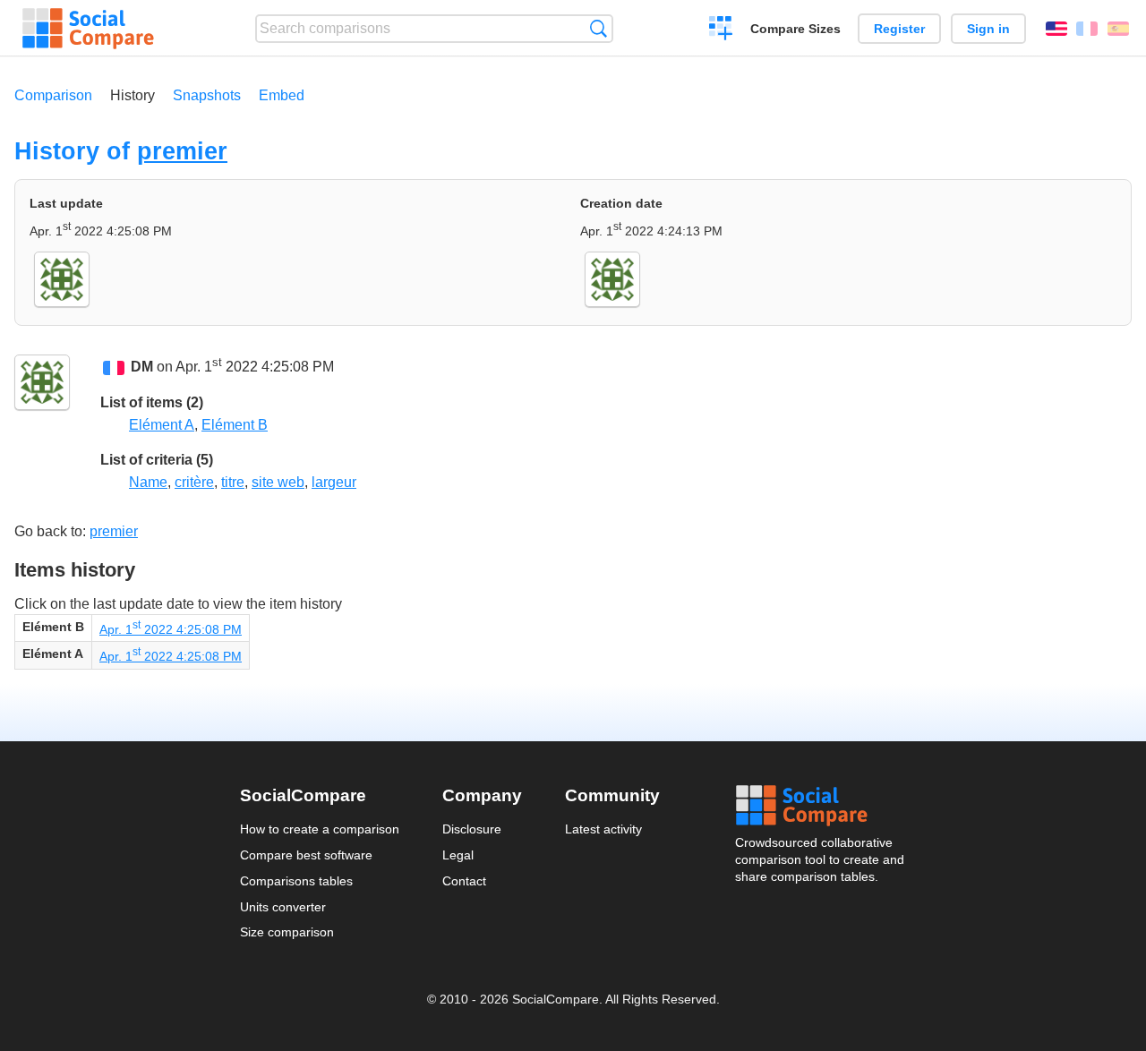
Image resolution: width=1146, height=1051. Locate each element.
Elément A (161, 424)
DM (142, 367)
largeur (334, 482)
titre (232, 482)
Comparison (53, 95)
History (132, 95)
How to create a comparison (319, 829)
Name (148, 482)
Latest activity (603, 829)
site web (278, 482)
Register (899, 28)
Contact (464, 881)
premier (182, 151)
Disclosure (471, 829)
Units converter (283, 907)
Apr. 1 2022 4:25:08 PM (170, 629)
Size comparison (287, 932)
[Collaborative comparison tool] (88, 28)
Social (821, 805)
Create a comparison (721, 30)
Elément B (234, 424)
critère (194, 482)
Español (1118, 28)
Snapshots (207, 95)
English (1056, 28)
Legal (458, 855)
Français (1087, 28)
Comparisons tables (296, 881)
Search (598, 28)
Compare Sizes (795, 28)
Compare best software (306, 855)
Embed (281, 95)
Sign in (988, 28)
